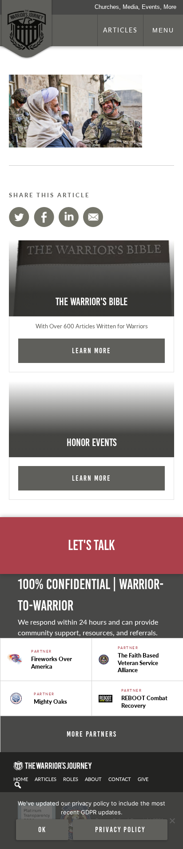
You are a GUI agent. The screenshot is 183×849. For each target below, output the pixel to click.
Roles (70, 778)
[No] (171, 820)
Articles (120, 29)
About (93, 778)
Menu (163, 30)
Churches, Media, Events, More (135, 7)
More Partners (92, 734)
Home (20, 778)
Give (143, 778)
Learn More (91, 351)
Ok (42, 829)
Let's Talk (91, 545)
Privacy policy (120, 829)
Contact (119, 778)
